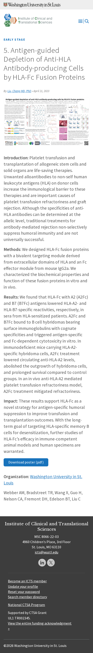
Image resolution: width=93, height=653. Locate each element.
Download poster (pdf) (26, 462)
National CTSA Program (26, 604)
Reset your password (24, 591)
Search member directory (27, 597)
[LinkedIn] (42, 563)
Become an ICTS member (27, 581)
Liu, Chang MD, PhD (19, 91)
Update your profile (23, 586)
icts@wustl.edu (46, 552)
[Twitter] (51, 563)
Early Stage (14, 39)
